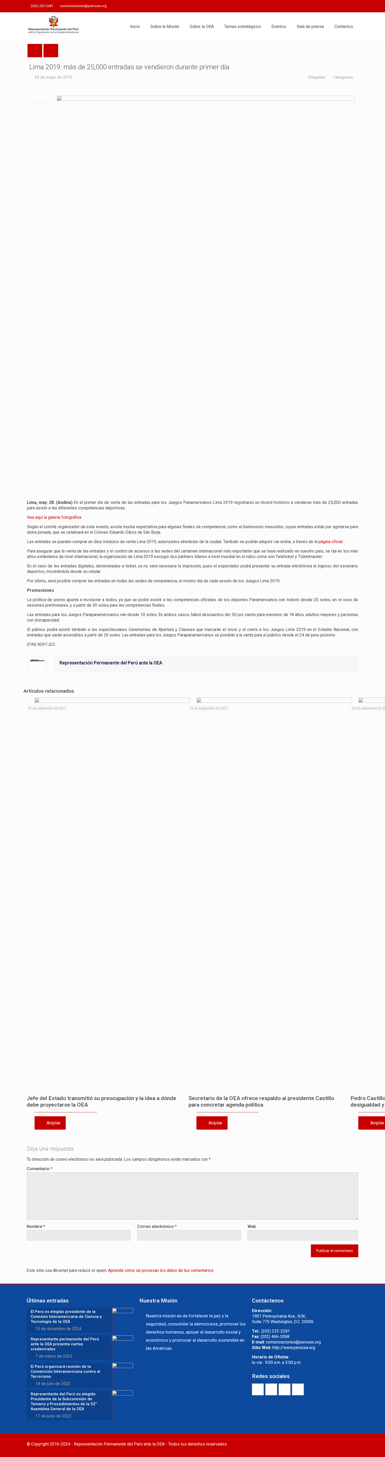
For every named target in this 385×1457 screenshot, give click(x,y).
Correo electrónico (157, 1226)
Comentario (39, 1168)
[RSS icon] (355, 6)
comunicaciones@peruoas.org (83, 6)
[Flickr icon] (349, 6)
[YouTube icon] (342, 6)
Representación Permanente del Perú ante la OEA (110, 662)
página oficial (330, 541)
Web (252, 1226)
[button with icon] (258, 1389)
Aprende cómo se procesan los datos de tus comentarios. (161, 1270)
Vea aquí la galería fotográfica (54, 517)
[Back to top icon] (352, 1444)
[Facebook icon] (329, 6)
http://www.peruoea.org (293, 1347)
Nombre (36, 1226)
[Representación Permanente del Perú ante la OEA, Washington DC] (54, 26)
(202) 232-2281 (42, 6)
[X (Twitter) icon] (336, 6)
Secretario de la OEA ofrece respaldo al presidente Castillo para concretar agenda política (261, 1101)
